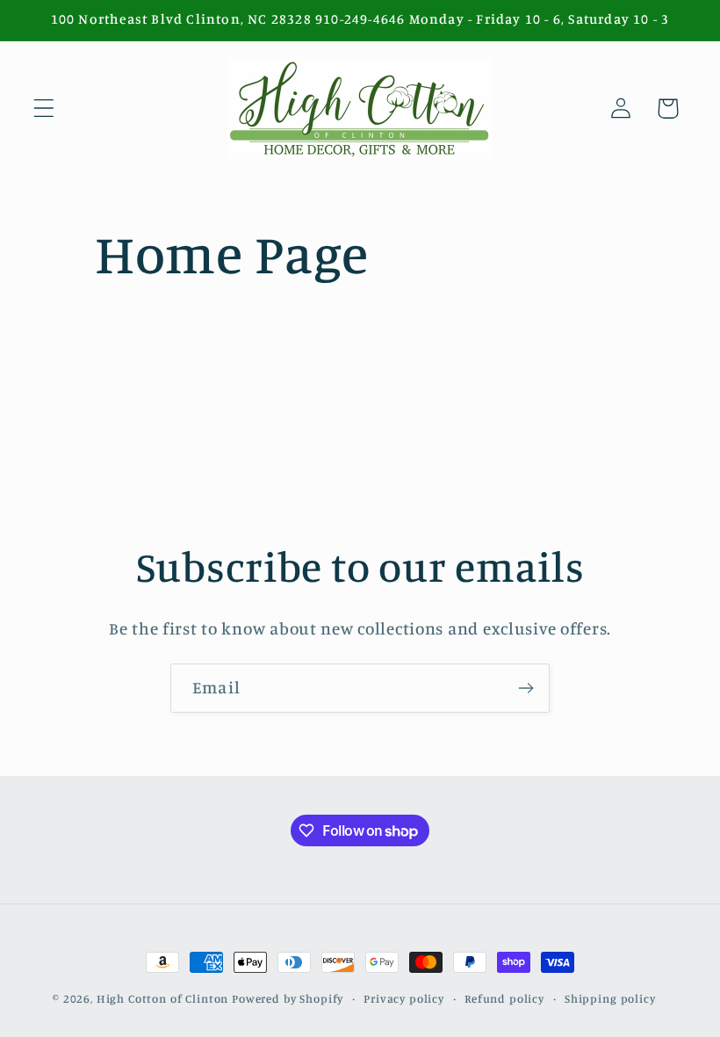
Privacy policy (404, 998)
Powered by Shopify (287, 998)
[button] (44, 108)
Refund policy (504, 998)
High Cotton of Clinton (162, 998)
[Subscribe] (525, 688)
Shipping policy (610, 998)
